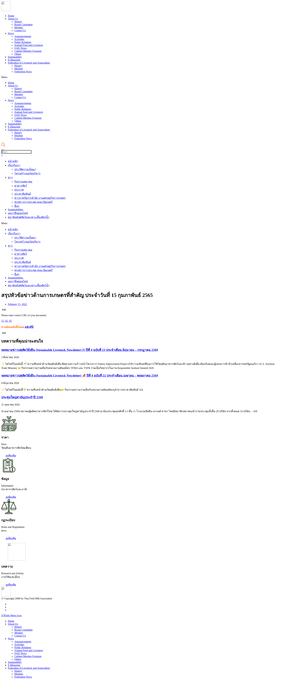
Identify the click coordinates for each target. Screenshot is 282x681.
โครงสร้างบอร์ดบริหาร (27, 173)
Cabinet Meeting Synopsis (27, 51)
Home (11, 15)
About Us (13, 18)
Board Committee (23, 24)
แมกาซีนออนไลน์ (18, 213)
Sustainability (15, 56)
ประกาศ (19, 189)
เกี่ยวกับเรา (14, 165)
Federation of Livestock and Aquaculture (29, 62)
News (11, 33)
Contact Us (20, 30)
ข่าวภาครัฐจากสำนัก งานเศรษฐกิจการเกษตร (40, 198)
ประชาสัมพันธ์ (22, 193)
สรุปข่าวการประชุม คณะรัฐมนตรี (33, 202)
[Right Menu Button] (11, 615)
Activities (19, 39)
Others (17, 54)
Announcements (22, 36)
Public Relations (22, 42)
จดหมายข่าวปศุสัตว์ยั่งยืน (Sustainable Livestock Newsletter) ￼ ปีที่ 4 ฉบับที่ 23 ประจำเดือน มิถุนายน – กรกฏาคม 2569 (79, 350)
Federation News (23, 71)
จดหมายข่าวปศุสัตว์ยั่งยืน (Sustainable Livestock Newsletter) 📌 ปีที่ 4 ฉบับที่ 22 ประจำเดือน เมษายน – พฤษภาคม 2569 (79, 375)
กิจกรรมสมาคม (23, 181)
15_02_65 (6, 320)
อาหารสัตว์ (20, 185)
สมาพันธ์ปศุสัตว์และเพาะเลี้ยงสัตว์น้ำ (28, 217)
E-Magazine (14, 59)
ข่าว (10, 177)
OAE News (20, 48)
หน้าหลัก (13, 161)
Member (18, 27)
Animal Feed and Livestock (28, 45)
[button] (141, 77)
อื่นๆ (16, 206)
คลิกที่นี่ (29, 327)
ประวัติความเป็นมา (25, 169)
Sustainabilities (15, 209)
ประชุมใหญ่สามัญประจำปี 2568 (22, 397)
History (18, 21)
